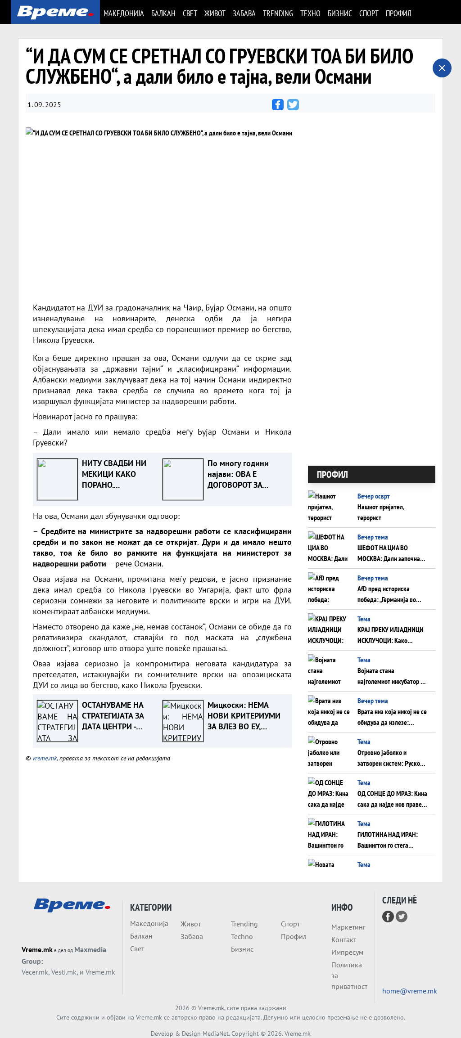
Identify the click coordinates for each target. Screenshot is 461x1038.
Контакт (343, 939)
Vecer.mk (35, 971)
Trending (278, 13)
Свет (190, 13)
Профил (398, 13)
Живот (215, 13)
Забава (244, 13)
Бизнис (340, 13)
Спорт (369, 13)
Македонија (124, 13)
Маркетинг (348, 926)
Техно (310, 13)
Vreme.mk (37, 949)
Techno (242, 936)
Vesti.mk (64, 971)
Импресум (347, 952)
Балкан (163, 13)
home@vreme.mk (409, 990)
